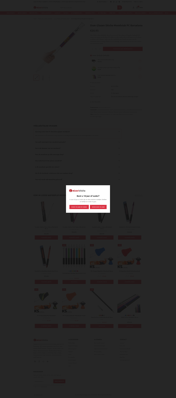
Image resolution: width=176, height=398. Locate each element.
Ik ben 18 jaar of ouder (79, 207)
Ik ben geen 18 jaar (98, 207)
